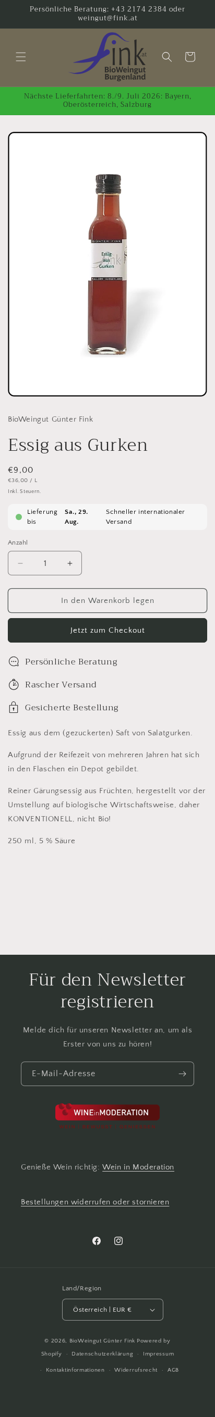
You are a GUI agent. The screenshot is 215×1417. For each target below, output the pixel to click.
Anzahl (18, 542)
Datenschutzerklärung (102, 1354)
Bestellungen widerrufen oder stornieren (95, 1202)
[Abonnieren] (182, 1074)
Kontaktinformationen (75, 1370)
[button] (20, 56)
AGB (173, 1370)
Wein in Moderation (138, 1167)
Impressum (158, 1354)
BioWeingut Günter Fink (102, 1341)
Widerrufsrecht (136, 1370)
